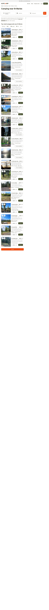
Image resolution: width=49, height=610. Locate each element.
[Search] (44, 13)
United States (6, 5)
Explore (2, 5)
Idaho (9, 5)
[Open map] (36, 48)
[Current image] (4, 48)
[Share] (4, 29)
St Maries (12, 5)
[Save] (2, 29)
